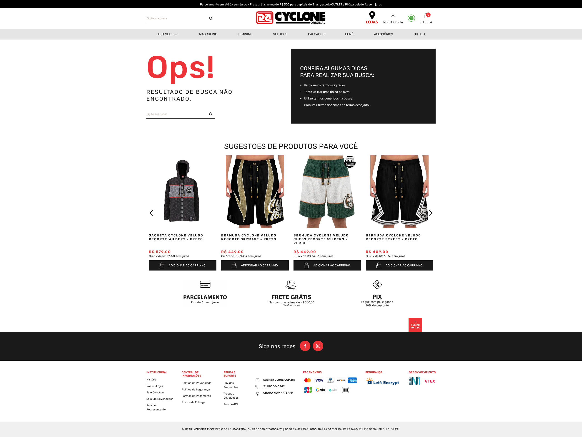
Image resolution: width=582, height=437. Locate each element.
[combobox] (180, 18)
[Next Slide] (430, 213)
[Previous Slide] (151, 213)
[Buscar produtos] (212, 18)
